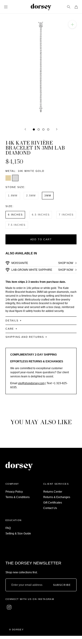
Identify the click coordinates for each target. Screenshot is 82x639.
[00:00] (41, 68)
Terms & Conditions (17, 497)
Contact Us (50, 508)
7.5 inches (17, 224)
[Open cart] (76, 7)
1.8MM (13, 195)
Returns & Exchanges (56, 497)
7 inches (66, 214)
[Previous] (25, 129)
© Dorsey (16, 629)
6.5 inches (40, 214)
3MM (47, 195)
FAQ (8, 528)
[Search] (68, 7)
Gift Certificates (52, 502)
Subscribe (62, 585)
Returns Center (52, 491)
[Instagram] (9, 607)
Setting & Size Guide (18, 533)
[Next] (56, 129)
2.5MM (31, 195)
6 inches (15, 214)
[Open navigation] (6, 7)
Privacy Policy (14, 491)
